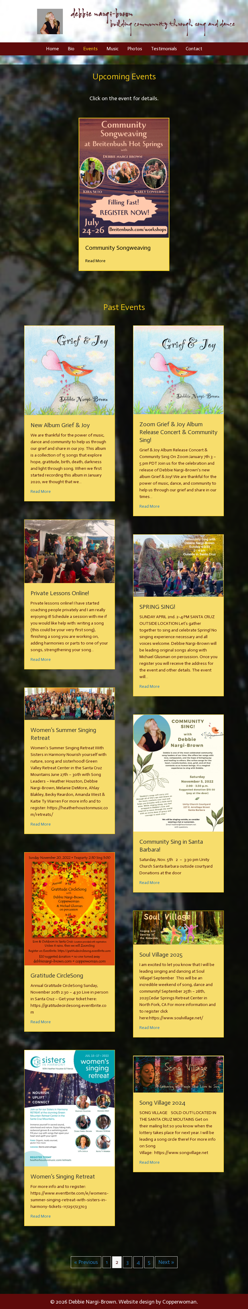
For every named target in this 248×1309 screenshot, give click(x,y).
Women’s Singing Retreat (63, 1176)
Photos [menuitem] (134, 48)
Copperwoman (179, 1301)
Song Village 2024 (162, 1102)
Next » (166, 1262)
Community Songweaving (118, 247)
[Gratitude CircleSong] (69, 908)
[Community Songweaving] (124, 177)
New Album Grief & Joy (60, 425)
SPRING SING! (157, 606)
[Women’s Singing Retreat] (69, 1107)
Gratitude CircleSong (57, 975)
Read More (95, 260)
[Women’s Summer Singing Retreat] (69, 703)
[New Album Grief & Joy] (69, 370)
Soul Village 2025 (161, 954)
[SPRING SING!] (178, 565)
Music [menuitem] (112, 48)
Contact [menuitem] (194, 48)
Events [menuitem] (90, 48)
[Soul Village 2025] (178, 927)
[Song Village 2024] (178, 1073)
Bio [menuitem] (71, 48)
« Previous (86, 1262)
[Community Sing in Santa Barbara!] (178, 772)
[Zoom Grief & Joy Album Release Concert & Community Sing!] (178, 369)
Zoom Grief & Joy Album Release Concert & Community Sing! (178, 431)
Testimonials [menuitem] (164, 48)
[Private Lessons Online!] (69, 551)
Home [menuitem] (52, 48)
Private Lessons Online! (60, 593)
